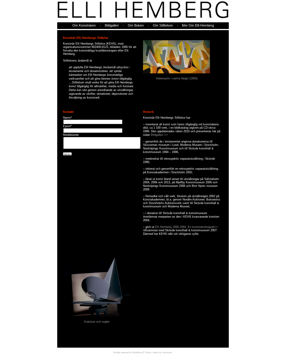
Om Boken (136, 25)
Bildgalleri (112, 25)
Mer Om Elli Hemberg (198, 25)
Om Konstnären (84, 25)
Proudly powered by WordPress (128, 352)
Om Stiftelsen (163, 25)
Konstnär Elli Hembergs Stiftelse (85, 37)
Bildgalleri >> (159, 134)
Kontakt (68, 111)
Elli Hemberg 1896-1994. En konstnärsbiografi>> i (180, 228)
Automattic (167, 352)
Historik (148, 111)
